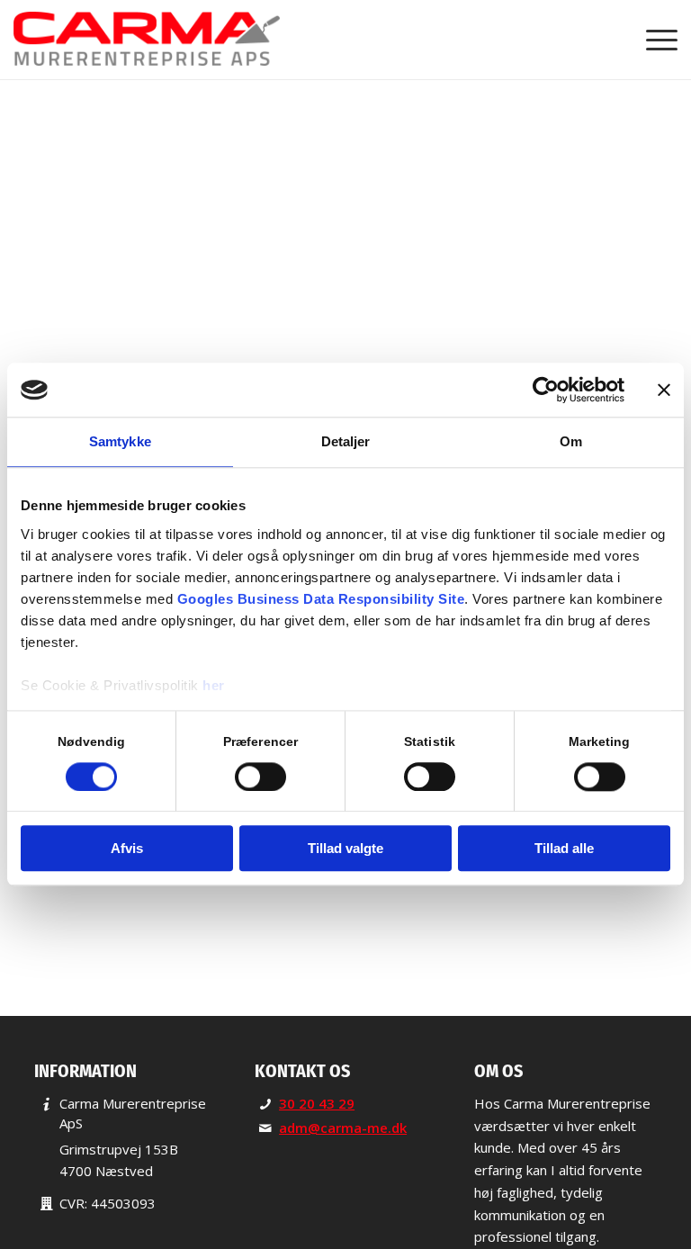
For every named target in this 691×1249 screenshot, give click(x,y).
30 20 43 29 (316, 1103)
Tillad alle (564, 849)
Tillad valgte (345, 849)
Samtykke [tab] (120, 441)
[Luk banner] (664, 389)
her (213, 685)
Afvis (127, 849)
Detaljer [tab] (346, 441)
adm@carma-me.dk (343, 1128)
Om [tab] (571, 441)
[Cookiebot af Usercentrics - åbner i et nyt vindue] (545, 389)
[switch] (260, 776)
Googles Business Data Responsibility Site (321, 599)
